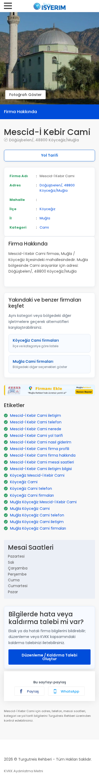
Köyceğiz (47, 208)
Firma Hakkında (20, 112)
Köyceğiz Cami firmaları (36, 343)
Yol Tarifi (49, 155)
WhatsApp (69, 691)
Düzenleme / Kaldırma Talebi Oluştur (49, 656)
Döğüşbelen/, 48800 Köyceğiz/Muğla (44, 140)
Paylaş (32, 691)
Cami (44, 227)
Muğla (45, 218)
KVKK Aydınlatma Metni (23, 771)
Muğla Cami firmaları (40, 364)
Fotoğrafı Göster (25, 94)
